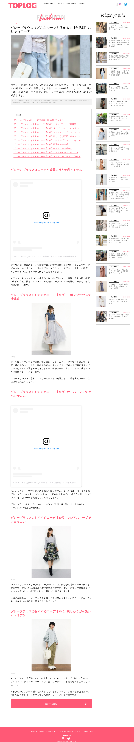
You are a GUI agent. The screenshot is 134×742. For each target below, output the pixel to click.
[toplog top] (22, 5)
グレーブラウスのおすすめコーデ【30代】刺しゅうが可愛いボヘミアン (46, 136)
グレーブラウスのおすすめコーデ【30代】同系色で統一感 (40, 144)
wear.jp (13, 356)
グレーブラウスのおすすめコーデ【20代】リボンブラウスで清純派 (44, 124)
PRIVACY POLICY (88, 731)
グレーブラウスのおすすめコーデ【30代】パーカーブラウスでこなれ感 (46, 140)
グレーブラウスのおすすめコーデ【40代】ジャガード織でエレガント (45, 152)
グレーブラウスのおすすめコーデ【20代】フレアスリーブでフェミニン (46, 132)
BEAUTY (53, 3)
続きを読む (51, 703)
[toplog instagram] (121, 4)
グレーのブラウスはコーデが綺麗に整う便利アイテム (38, 120)
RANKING (82, 3)
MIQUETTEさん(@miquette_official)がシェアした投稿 (37, 483)
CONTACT (78, 731)
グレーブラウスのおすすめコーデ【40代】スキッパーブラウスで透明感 (46, 156)
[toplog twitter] (127, 4)
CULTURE (74, 3)
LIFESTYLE (60, 3)
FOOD (68, 3)
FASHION (46, 3)
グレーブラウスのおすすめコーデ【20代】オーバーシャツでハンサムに (46, 128)
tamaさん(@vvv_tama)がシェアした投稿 (31, 256)
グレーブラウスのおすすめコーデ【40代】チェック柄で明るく (42, 148)
